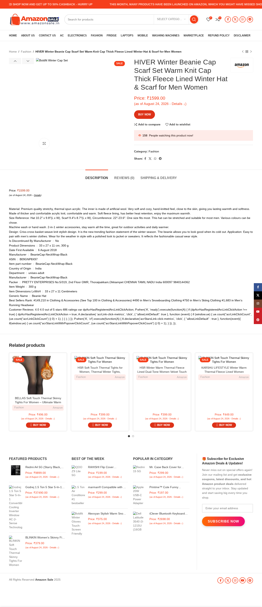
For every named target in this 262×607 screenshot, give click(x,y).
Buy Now (144, 114)
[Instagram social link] (235, 580)
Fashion (26, 51)
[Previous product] (243, 52)
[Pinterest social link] (250, 580)
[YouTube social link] (242, 580)
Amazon (58, 407)
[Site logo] (34, 19)
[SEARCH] (194, 19)
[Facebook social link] (228, 19)
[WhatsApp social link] (242, 19)
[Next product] (251, 52)
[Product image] (100, 360)
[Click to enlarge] (44, 143)
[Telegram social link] (250, 19)
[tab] (96, 176)
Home (13, 51)
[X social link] (235, 19)
